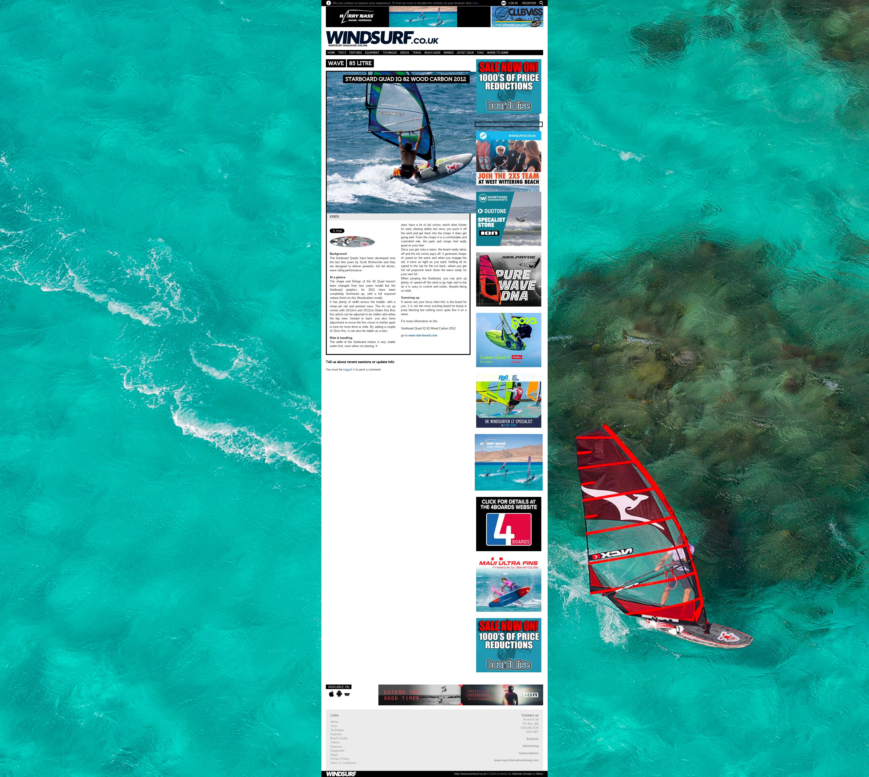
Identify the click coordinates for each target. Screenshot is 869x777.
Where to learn (497, 52)
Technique (390, 52)
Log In (513, 3)
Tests (342, 52)
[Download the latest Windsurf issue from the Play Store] (339, 693)
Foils (480, 52)
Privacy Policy (339, 758)
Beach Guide (433, 52)
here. (476, 3)
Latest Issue (465, 52)
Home (331, 52)
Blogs (334, 754)
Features (355, 52)
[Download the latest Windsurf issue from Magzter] (347, 693)
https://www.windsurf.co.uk (470, 773)
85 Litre (360, 63)
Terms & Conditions (343, 763)
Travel (416, 52)
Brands (449, 52)
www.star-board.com (422, 335)
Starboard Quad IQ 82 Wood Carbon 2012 (405, 79)
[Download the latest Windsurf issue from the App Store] (331, 693)
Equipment (372, 52)
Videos (404, 52)
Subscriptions (529, 753)
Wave (336, 63)
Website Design (522, 773)
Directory (336, 746)
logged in (349, 369)
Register (529, 3)
